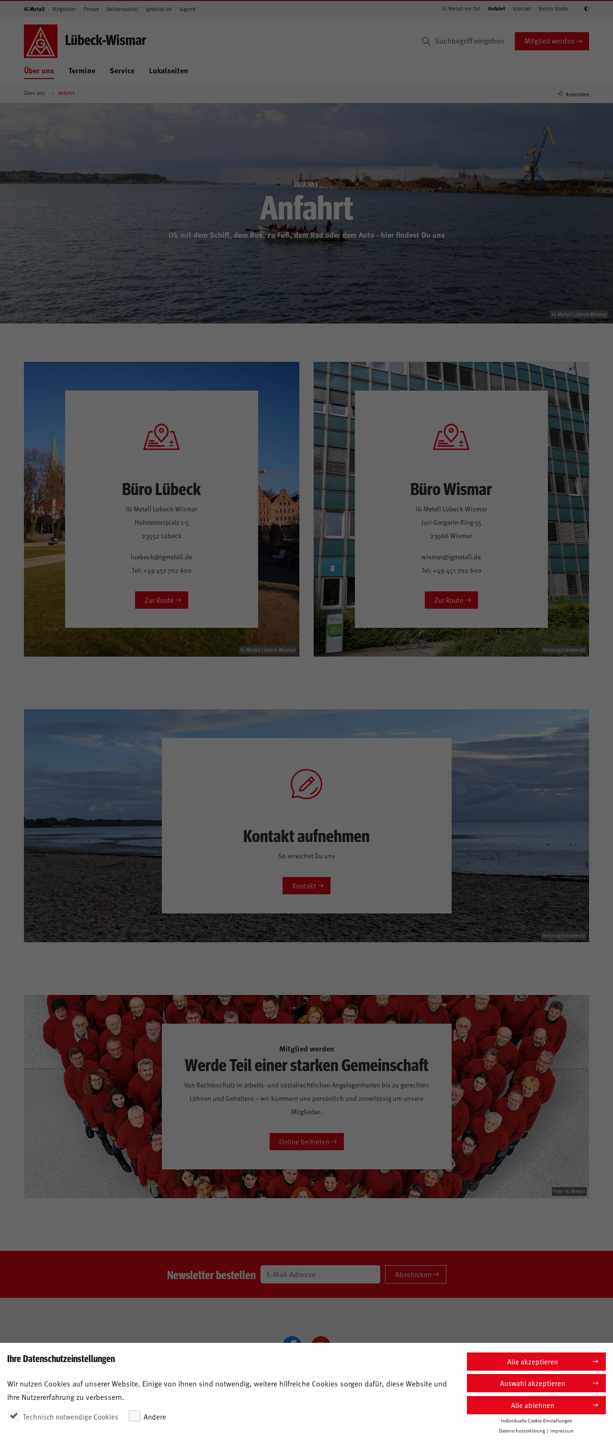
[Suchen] (426, 41)
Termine (81, 70)
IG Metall (34, 8)
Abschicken (413, 1274)
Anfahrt (496, 8)
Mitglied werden (549, 40)
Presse (91, 8)
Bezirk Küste (553, 8)
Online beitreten (304, 1141)
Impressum (562, 1430)
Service (122, 70)
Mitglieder (64, 8)
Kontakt (522, 8)
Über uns (39, 70)
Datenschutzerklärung (522, 1430)
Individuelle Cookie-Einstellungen (536, 1420)
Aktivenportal (122, 8)
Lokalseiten (168, 70)
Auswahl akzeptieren (532, 1383)
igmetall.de (159, 8)
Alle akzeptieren (532, 1361)
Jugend (187, 8)
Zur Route (159, 600)
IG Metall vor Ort (461, 8)
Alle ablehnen (532, 1405)
